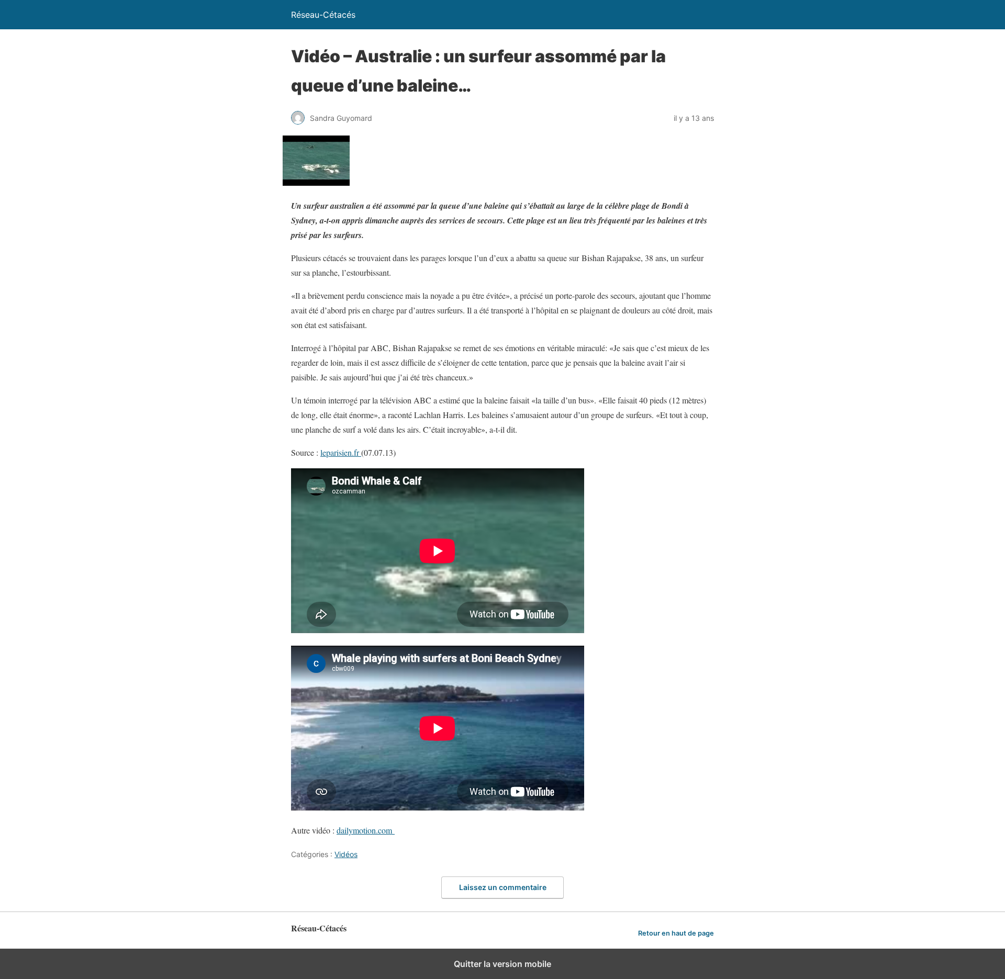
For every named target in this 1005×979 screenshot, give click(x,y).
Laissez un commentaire (502, 887)
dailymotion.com (366, 830)
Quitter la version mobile (502, 964)
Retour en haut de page (676, 933)
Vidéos (346, 854)
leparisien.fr (340, 452)
